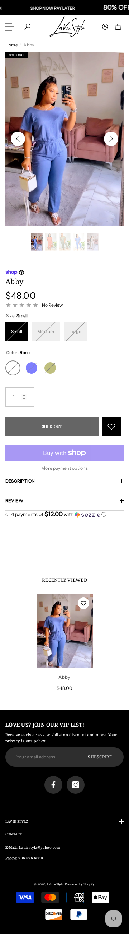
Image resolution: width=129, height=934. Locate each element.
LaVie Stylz (55, 884)
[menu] (10, 26)
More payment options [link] (64, 468)
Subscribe (100, 757)
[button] (27, 26)
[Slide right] (111, 139)
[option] (64, 139)
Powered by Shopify (79, 884)
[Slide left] (18, 139)
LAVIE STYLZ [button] (16, 821)
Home (11, 44)
